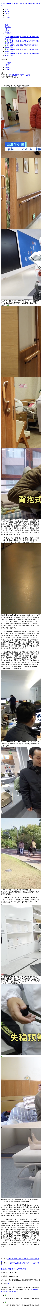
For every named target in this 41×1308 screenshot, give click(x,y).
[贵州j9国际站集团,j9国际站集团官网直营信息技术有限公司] (20, 5)
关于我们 (8, 11)
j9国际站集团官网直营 (16, 75)
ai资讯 (7, 13)
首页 (6, 9)
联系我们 (8, 18)
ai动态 (7, 15)
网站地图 (10, 1283)
